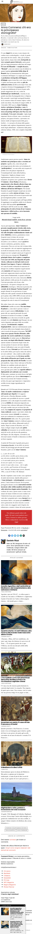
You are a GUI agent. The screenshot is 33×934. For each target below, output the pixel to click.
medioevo (9, 828)
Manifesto (7, 873)
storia (25, 828)
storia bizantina (10, 830)
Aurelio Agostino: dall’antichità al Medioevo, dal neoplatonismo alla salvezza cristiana (16, 588)
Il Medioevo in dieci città (11, 767)
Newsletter (7, 878)
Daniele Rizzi (7, 44)
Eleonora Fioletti (5, 636)
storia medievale (22, 830)
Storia (3, 24)
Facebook (25, 528)
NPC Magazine (9, 882)
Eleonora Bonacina (6, 811)
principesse (17, 828)
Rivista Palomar (9, 887)
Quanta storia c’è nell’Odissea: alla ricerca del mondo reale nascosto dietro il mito (16, 632)
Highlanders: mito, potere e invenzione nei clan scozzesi (13, 808)
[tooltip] (9, 536)
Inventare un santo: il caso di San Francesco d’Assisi (15, 723)
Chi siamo (7, 871)
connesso (12, 839)
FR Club (6, 880)
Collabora (7, 875)
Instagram (4, 530)
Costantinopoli (19, 87)
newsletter (24, 530)
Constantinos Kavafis (7, 445)
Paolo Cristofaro (6, 592)
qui (2, 132)
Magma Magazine (10, 884)
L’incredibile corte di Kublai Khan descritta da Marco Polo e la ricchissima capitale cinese (15, 679)
